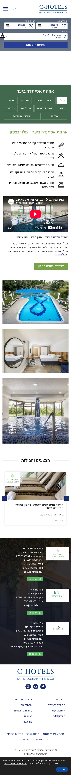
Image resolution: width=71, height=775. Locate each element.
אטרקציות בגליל (23, 699)
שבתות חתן (26, 705)
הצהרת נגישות (42, 740)
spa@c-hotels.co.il (33, 572)
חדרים (38, 100)
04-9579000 (30, 564)
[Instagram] (28, 686)
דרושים (28, 716)
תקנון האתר (32, 734)
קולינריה (11, 100)
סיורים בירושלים (23, 711)
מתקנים (25, 100)
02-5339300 (30, 601)
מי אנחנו (60, 699)
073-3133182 (23, 597)
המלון (62, 100)
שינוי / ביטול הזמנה (53, 734)
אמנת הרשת (58, 711)
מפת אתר (26, 740)
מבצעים (10, 108)
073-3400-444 (30, 642)
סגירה (62, 769)
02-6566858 (30, 635)
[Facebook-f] (43, 686)
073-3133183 (23, 631)
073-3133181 (23, 556)
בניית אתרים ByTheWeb (35, 754)
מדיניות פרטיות (14, 734)
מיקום (54, 116)
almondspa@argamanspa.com (26, 646)
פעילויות (26, 108)
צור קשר (27, 722)
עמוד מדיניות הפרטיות (15, 763)
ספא (62, 108)
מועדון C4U (59, 716)
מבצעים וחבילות (56, 705)
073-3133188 (30, 568)
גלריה (50, 100)
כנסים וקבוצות (45, 108)
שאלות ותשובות (22, 116)
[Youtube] (35, 686)
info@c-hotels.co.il (33, 560)
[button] (2, 35)
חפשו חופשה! (35, 45)
